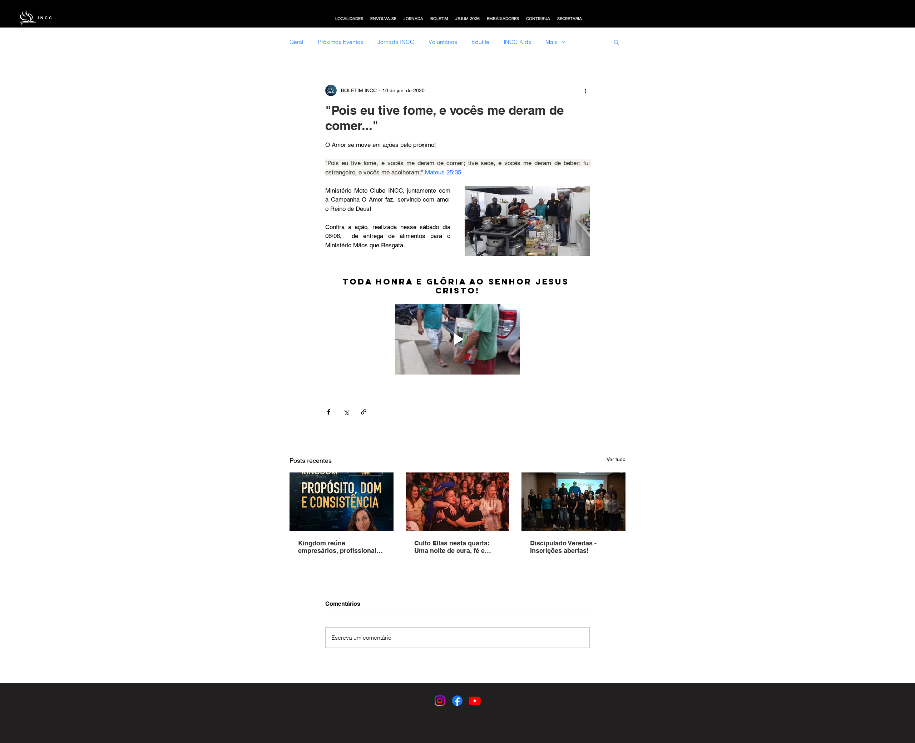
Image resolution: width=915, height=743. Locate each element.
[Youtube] (475, 701)
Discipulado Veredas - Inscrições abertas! (563, 546)
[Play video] (457, 339)
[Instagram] (440, 701)
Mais (551, 41)
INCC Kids (517, 41)
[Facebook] (457, 701)
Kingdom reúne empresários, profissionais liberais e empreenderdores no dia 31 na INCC (340, 546)
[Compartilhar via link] (363, 411)
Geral (296, 41)
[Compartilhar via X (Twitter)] (346, 411)
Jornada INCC (395, 41)
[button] (349, 19)
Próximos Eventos (340, 41)
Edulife (480, 41)
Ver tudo (616, 459)
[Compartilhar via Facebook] (328, 411)
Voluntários (443, 41)
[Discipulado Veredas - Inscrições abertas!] (573, 501)
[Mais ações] (585, 90)
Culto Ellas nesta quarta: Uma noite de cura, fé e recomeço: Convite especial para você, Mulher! (456, 546)
